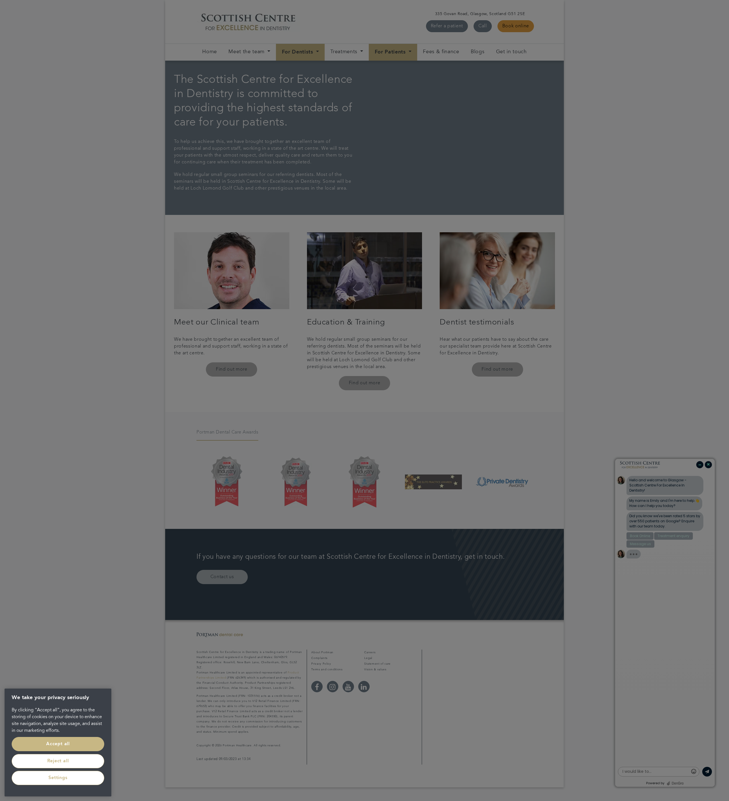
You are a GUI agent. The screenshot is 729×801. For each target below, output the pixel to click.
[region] (58, 742)
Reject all (58, 761)
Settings (57, 778)
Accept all (58, 744)
